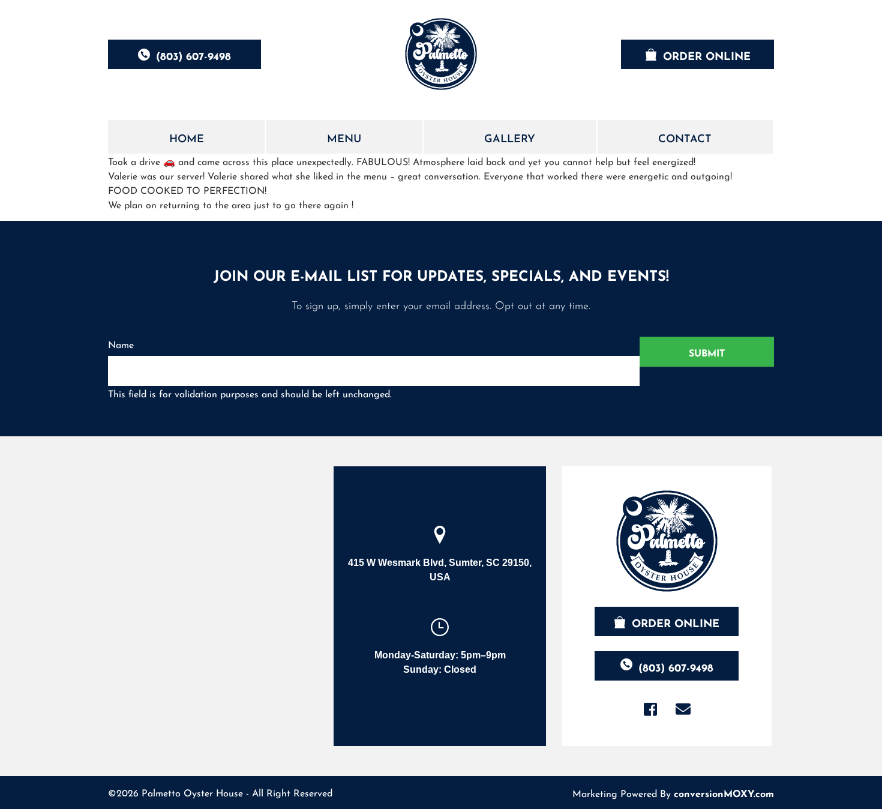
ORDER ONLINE (707, 54)
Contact (685, 137)
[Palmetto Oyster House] (441, 54)
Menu (344, 137)
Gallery (509, 137)
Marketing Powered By (673, 792)
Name (121, 343)
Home (186, 137)
